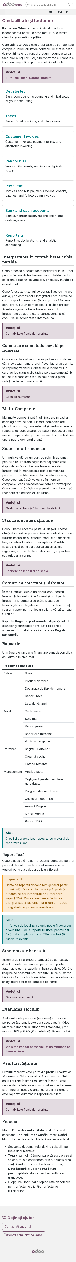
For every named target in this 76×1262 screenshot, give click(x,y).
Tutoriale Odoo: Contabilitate (27, 78)
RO (50, 12)
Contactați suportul (18, 1226)
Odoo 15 (63, 12)
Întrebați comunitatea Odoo (24, 1235)
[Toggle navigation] (2, 12)
